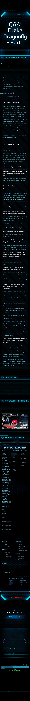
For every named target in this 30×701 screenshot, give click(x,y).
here (21, 110)
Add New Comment (22, 667)
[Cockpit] (26, 603)
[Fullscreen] (24, 446)
